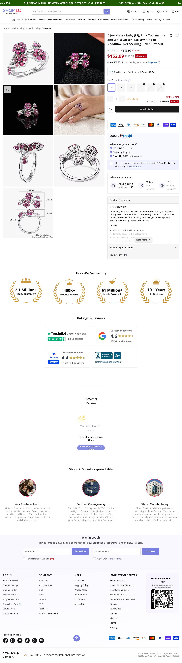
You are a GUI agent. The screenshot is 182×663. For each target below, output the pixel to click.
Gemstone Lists (117, 580)
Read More (141, 239)
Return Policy (81, 594)
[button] (159, 62)
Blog (41, 590)
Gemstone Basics (118, 594)
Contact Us (80, 580)
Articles (113, 613)
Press (41, 594)
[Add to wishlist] (177, 35)
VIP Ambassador (10, 613)
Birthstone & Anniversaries (122, 599)
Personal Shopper (11, 585)
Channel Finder (9, 590)
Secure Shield (9, 608)
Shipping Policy (81, 585)
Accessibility (80, 604)
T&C (41, 604)
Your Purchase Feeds (48, 613)
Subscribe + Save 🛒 (12, 604)
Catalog (113, 627)
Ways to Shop (9, 594)
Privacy (118, 558)
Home (113, 622)
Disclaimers (80, 599)
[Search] (107, 11)
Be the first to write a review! (91, 447)
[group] (28, 110)
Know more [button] (135, 166)
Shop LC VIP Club (11, 599)
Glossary (114, 618)
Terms (110, 558)
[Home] (17, 11)
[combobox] (68, 11)
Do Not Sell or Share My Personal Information (57, 655)
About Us (43, 580)
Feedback (43, 608)
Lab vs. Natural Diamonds (122, 585)
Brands (113, 604)
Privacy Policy (81, 590)
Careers (42, 599)
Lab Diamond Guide (119, 590)
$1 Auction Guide (10, 580)
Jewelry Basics (116, 608)
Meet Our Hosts (46, 585)
